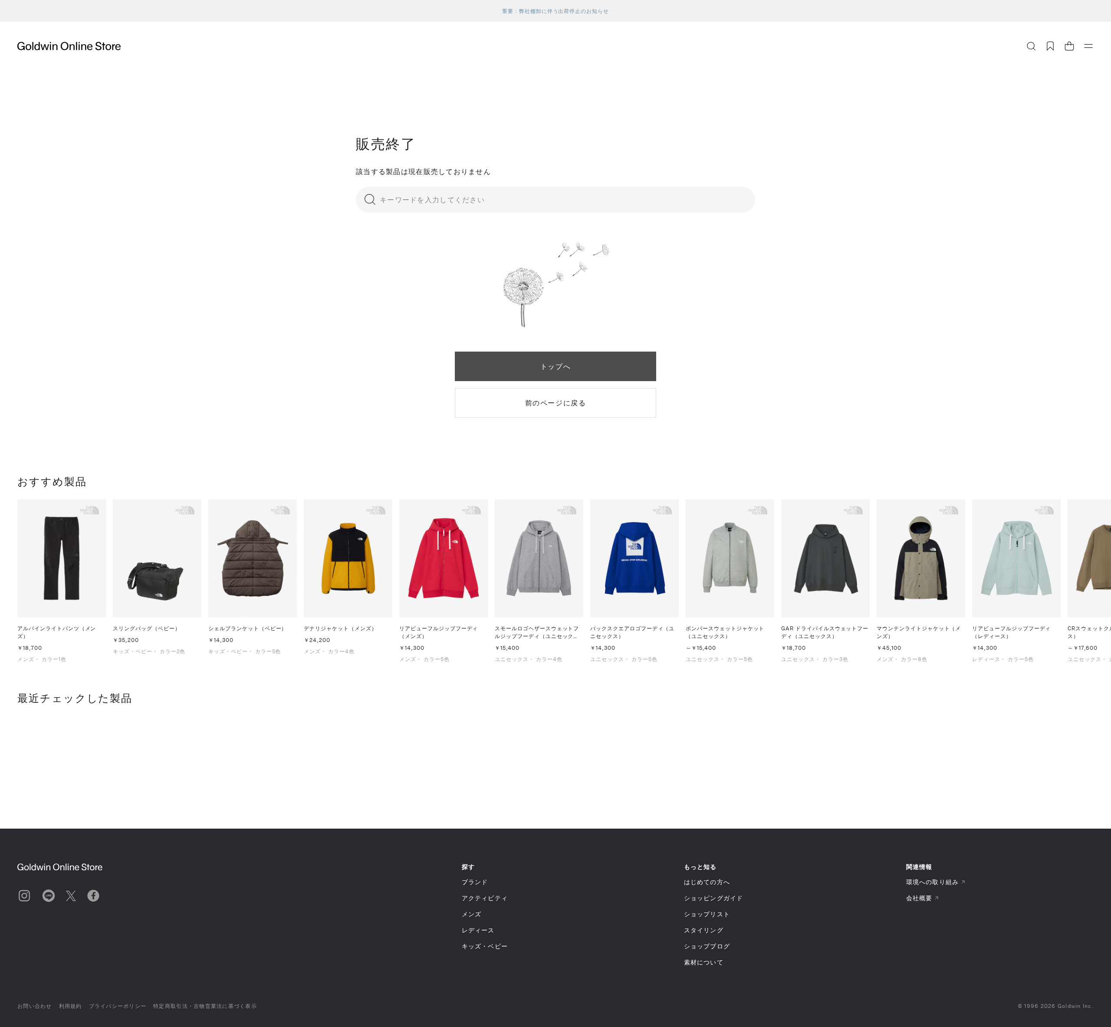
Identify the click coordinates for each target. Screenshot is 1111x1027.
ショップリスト (707, 914)
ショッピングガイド (713, 898)
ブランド (475, 882)
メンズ (471, 914)
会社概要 (919, 898)
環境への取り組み (932, 882)
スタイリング (703, 930)
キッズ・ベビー (485, 946)
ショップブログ (707, 946)
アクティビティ (485, 898)
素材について (703, 962)
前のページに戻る (555, 402)
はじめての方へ (707, 882)
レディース (478, 930)
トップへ (555, 366)
